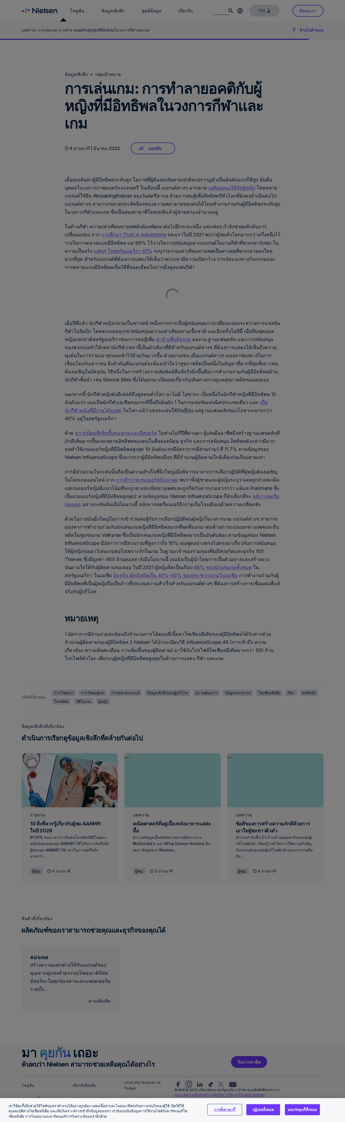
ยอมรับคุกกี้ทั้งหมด (302, 1109)
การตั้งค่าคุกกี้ (224, 1109)
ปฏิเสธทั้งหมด (263, 1109)
